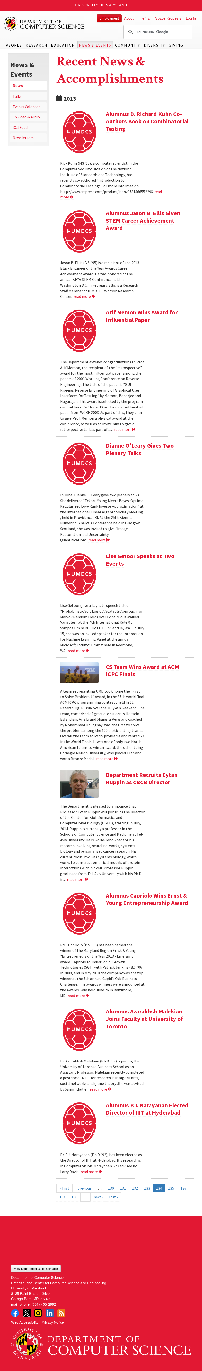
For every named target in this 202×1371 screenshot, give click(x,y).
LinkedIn (50, 1313)
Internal (144, 18)
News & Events (95, 45)
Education (63, 45)
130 (111, 1188)
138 (74, 1196)
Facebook (15, 1313)
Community (127, 45)
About (129, 18)
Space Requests (168, 18)
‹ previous (84, 1188)
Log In (191, 18)
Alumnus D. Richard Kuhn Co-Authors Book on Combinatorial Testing (147, 121)
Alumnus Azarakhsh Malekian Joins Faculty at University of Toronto (144, 1019)
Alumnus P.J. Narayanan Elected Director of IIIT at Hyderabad (147, 1108)
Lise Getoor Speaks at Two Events (140, 559)
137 (62, 1196)
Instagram (38, 1313)
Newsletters (23, 137)
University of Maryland (101, 5)
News (18, 85)
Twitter (27, 1313)
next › (98, 1196)
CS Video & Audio (26, 116)
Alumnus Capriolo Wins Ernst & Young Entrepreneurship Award (147, 899)
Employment (109, 18)
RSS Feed (61, 1313)
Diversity (154, 45)
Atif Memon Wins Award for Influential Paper (142, 316)
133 (147, 1188)
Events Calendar (26, 106)
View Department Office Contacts (36, 1268)
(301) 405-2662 (44, 1303)
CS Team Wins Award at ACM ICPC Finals (142, 670)
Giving (176, 45)
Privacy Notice (52, 1322)
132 (135, 1188)
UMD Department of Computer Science (44, 24)
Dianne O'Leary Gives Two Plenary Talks (140, 449)
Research (36, 45)
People (14, 45)
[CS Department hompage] (101, 1342)
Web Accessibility (24, 1322)
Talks (17, 96)
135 (171, 1188)
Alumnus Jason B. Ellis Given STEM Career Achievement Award (143, 220)
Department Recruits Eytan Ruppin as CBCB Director (142, 778)
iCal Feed (20, 127)
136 (183, 1188)
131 (123, 1188)
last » (113, 1196)
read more (83, 296)
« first (64, 1188)
